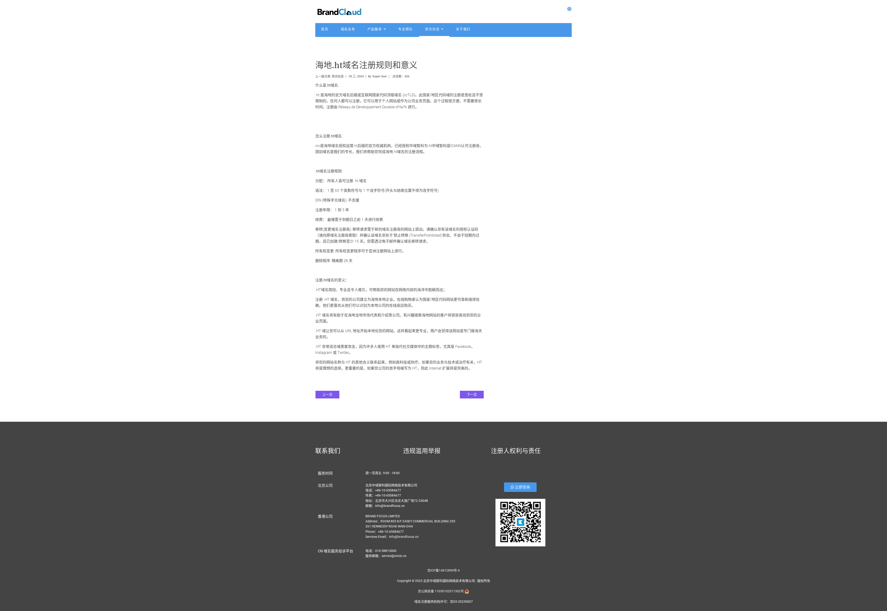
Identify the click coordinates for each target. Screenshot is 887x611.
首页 (324, 29)
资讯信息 (432, 29)
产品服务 (375, 29)
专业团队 (405, 29)
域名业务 (348, 29)
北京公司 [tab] (325, 485)
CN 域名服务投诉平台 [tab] (335, 551)
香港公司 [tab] (325, 516)
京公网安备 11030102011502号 (441, 591)
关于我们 (463, 29)
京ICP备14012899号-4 (443, 570)
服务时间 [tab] (325, 473)
